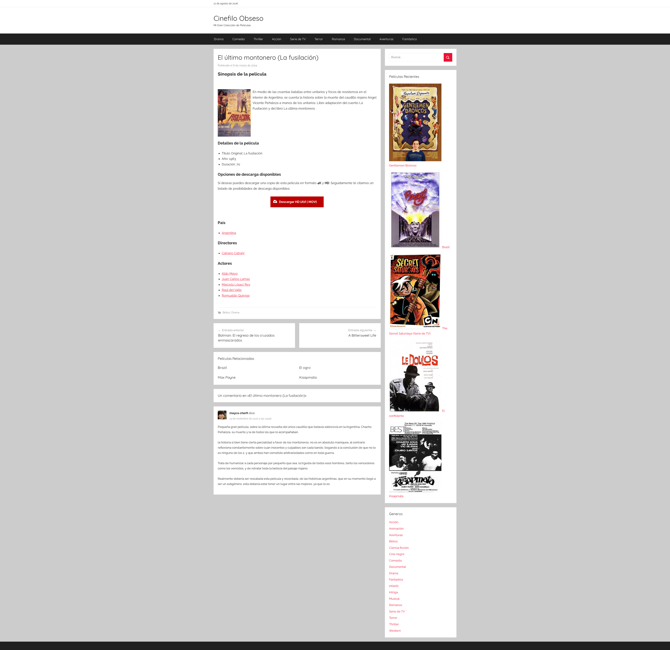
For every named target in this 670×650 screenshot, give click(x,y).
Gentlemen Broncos (402, 165)
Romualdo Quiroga (236, 295)
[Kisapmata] (415, 491)
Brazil (222, 367)
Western (395, 630)
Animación (396, 528)
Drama (219, 39)
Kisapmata (308, 377)
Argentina (229, 233)
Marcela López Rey (236, 284)
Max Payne (227, 377)
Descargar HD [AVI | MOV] (298, 202)
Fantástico (409, 39)
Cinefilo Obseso (238, 18)
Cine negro (396, 554)
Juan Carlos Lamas (236, 279)
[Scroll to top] (663, 643)
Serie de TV (298, 39)
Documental (362, 39)
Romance (338, 39)
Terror (319, 39)
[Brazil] (415, 247)
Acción (276, 39)
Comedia (238, 39)
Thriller (258, 39)
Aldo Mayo (230, 273)
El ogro (305, 367)
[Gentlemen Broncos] (415, 160)
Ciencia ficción (399, 547)
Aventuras (386, 39)
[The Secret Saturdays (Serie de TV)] (415, 328)
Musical (394, 598)
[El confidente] (415, 411)
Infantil (394, 586)
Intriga (393, 592)
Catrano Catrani (233, 253)
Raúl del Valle (232, 290)
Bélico (226, 312)
